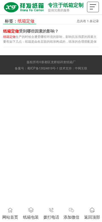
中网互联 (81, 68)
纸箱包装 (31, 217)
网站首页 (10, 217)
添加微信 (71, 217)
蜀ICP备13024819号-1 (42, 68)
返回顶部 (92, 217)
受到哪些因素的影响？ (31, 31)
